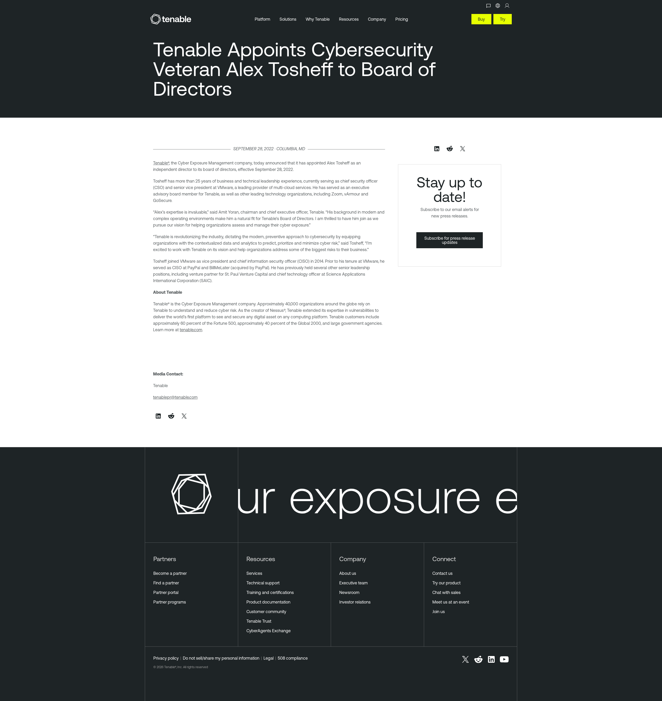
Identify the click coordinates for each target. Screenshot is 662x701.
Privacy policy (166, 658)
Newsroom (349, 592)
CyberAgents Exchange (268, 630)
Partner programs (169, 602)
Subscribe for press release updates (449, 240)
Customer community (266, 611)
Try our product (446, 583)
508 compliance (293, 658)
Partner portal (165, 592)
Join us (438, 611)
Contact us (442, 573)
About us (347, 573)
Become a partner (170, 573)
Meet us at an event (450, 602)
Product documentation (268, 602)
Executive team (353, 583)
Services (254, 573)
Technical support (263, 583)
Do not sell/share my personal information (221, 658)
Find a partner (166, 583)
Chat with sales (446, 592)
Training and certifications (270, 592)
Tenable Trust (258, 621)
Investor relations (355, 602)
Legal (269, 658)
